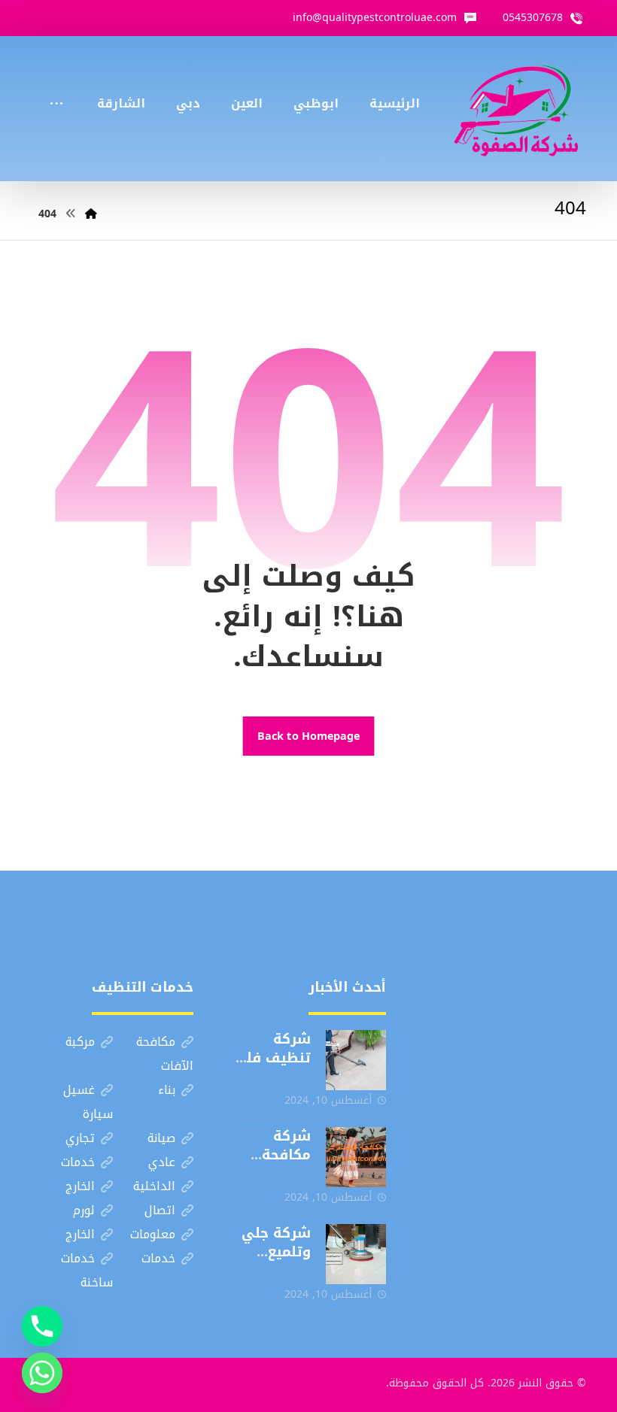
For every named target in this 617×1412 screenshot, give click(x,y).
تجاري (80, 1138)
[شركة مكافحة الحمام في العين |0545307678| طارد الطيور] (356, 1157)
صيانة (161, 1138)
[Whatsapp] (42, 1373)
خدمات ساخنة (87, 1270)
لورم (84, 1210)
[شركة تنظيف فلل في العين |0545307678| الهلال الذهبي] (356, 1060)
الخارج (80, 1186)
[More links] (56, 83)
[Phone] (42, 1326)
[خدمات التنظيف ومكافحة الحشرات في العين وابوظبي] (516, 109)
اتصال (159, 1210)
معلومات (152, 1234)
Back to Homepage (308, 736)
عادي (161, 1162)
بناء (166, 1089)
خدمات (78, 1162)
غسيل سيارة (88, 1102)
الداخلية (154, 1186)
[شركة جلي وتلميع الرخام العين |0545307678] (356, 1254)
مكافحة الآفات (164, 1053)
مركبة (80, 1041)
